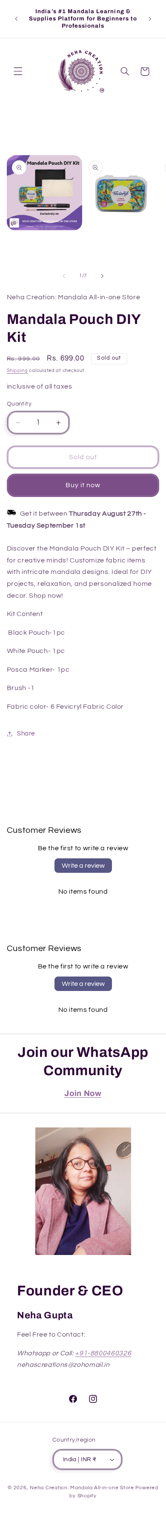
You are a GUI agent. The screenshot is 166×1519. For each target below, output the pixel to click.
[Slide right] (102, 276)
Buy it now (83, 485)
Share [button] (26, 733)
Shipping (17, 370)
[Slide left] (63, 276)
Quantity (19, 404)
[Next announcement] (149, 18)
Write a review (83, 865)
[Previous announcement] (16, 18)
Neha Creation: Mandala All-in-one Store (82, 1487)
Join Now (82, 1093)
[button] (18, 71)
